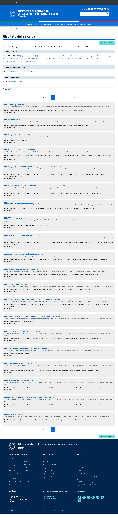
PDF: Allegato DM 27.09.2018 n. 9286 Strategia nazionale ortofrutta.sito (31, 166)
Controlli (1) (95, 58)
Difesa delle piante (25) (10, 61)
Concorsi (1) (53, 58)
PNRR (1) (32, 61)
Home (3, 29)
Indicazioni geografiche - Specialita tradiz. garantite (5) (92, 56)
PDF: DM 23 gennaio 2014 (13, 284)
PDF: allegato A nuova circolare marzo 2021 (20, 203)
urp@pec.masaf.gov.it (51, 498)
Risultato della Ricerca (16, 29)
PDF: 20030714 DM (11, 119)
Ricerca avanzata (107, 43)
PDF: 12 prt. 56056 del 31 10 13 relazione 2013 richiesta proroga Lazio (31, 316)
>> (74, 97)
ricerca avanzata (103, 19)
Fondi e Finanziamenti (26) (48, 56)
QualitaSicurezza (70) (65, 56)
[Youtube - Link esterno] (101, 9)
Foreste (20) (24, 61)
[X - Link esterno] (92, 9)
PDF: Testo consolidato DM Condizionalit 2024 (21, 254)
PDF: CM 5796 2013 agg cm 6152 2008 (18, 380)
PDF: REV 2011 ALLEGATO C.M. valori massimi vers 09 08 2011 (27, 397)
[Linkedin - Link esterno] (98, 9)
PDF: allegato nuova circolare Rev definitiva (20, 331)
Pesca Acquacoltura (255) (11, 58)
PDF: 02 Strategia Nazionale (14, 104)
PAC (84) (20, 56)
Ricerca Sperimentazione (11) (30, 58)
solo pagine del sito (14, 71)
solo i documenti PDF (29, 71)
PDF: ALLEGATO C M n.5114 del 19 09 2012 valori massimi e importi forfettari (33, 185)
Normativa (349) (76, 58)
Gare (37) (45, 58)
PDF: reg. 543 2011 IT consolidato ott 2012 (20, 235)
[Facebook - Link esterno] (89, 9)
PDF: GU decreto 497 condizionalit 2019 (19, 149)
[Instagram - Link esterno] (95, 9)
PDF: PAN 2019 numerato (13, 218)
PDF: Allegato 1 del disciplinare (15, 134)
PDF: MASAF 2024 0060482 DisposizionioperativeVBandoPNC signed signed (32, 299)
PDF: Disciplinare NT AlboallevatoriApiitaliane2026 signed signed (28, 348)
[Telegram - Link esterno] (105, 9)
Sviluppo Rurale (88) (31, 56)
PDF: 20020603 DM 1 (12, 414)
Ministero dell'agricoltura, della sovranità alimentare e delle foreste (38, 13)
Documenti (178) (64, 58)
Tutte (4, 56)
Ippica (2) (87, 58)
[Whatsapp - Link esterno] (108, 9)
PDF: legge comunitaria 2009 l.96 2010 (18, 363)
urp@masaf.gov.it (49, 496)
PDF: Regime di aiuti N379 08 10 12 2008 (19, 269)
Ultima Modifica (16, 81)
